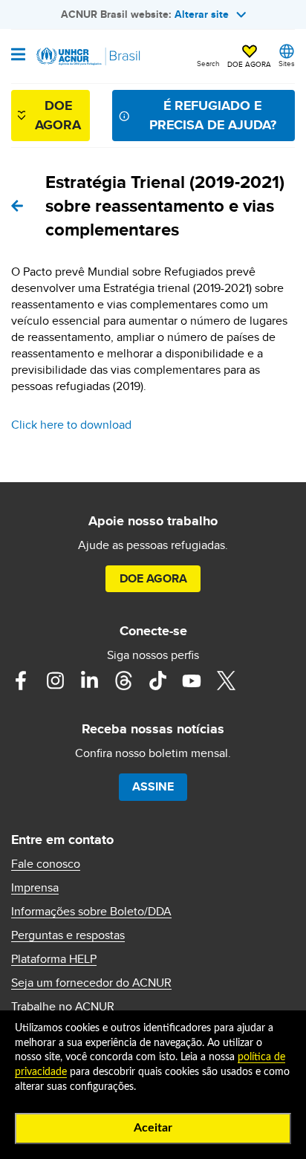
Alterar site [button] (202, 14)
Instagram (55, 680)
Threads (123, 680)
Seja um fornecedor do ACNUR (91, 983)
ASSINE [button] (153, 786)
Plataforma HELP (54, 959)
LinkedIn (89, 680)
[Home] (86, 56)
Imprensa (35, 888)
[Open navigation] (18, 55)
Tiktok (157, 680)
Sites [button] (287, 63)
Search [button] (208, 63)
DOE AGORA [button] (249, 64)
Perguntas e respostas (68, 935)
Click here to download (71, 424)
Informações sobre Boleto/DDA (91, 911)
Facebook (20, 680)
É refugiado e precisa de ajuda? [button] (212, 115)
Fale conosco (45, 864)
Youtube (191, 680)
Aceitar (153, 1128)
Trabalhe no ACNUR (62, 1007)
